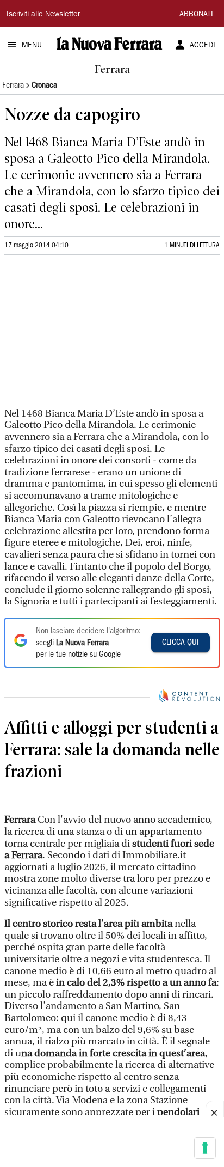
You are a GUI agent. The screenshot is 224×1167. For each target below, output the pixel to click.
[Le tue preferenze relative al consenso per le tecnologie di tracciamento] (205, 1148)
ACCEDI (202, 46)
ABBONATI (196, 15)
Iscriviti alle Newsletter (43, 15)
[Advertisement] (85, 336)
